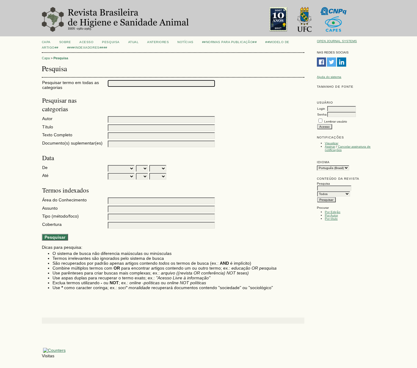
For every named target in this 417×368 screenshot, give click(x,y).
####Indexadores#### (87, 47)
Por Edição (332, 212)
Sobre (65, 42)
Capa (46, 42)
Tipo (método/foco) (60, 216)
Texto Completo (57, 134)
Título (47, 126)
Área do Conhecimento (64, 199)
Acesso (86, 42)
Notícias (185, 42)
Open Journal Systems (337, 41)
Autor (47, 118)
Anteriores (158, 42)
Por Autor (331, 215)
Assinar (330, 146)
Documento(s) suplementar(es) (72, 143)
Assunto (50, 208)
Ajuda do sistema (329, 77)
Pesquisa (110, 42)
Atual (133, 42)
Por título (331, 218)
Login (321, 108)
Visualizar (331, 143)
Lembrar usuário (335, 121)
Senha (322, 114)
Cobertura (52, 224)
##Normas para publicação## (229, 42)
